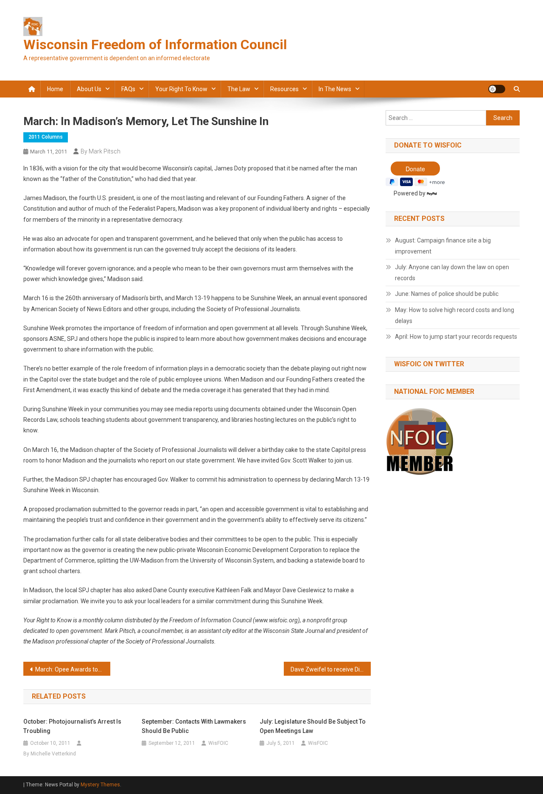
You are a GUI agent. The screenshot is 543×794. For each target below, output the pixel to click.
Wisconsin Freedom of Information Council (155, 44)
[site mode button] (496, 89)
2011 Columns (45, 137)
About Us (89, 89)
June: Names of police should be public (446, 293)
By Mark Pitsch (100, 151)
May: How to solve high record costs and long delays (454, 315)
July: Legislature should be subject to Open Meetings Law (313, 726)
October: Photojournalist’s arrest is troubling (72, 726)
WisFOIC (218, 743)
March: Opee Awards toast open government (72, 669)
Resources (284, 89)
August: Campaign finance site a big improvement (443, 246)
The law (238, 89)
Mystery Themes (100, 785)
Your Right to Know (181, 89)
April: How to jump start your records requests (456, 336)
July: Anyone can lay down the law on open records (452, 272)
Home (55, 89)
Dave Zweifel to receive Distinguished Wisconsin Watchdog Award (331, 669)
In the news (335, 89)
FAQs (128, 89)
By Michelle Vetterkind (49, 754)
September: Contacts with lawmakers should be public (194, 726)
